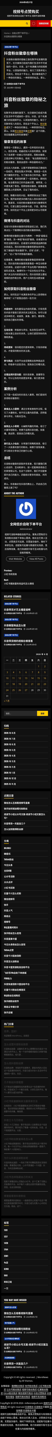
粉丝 (17, 99)
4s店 (6, 1262)
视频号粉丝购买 (29, 1389)
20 (26, 684)
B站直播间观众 (11, 927)
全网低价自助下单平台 (15, 84)
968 (5, 1275)
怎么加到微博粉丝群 (13, 829)
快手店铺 (8, 1012)
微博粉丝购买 (18, 1385)
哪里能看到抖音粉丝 (15, 1196)
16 (45, 678)
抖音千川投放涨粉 (12, 955)
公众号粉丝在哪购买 (12, 1339)
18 (13, 684)
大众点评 (8, 882)
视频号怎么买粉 (10, 1307)
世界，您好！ (11, 1031)
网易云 (7, 916)
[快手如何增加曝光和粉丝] (26, 1323)
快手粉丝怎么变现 (12, 933)
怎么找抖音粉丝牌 (13, 1063)
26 (20, 690)
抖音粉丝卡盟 (29, 1410)
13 (26, 678)
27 (26, 690)
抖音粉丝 (29, 1406)
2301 (6, 1255)
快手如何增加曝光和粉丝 (15, 808)
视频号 (7, 921)
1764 (6, 1249)
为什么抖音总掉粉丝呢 (16, 1158)
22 (38, 684)
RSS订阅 (8, 1281)
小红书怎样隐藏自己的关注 (18, 1177)
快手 (6, 904)
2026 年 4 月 (9, 755)
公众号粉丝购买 (14, 1389)
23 (45, 684)
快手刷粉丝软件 (11, 1001)
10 (7, 678)
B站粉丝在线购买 (12, 995)
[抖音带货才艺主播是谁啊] (26, 604)
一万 (6, 1288)
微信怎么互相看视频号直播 (17, 802)
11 (13, 678)
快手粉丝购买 (31, 1385)
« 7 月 (6, 700)
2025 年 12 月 (10, 778)
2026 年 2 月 (9, 766)
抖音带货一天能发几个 (14, 823)
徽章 (25, 99)
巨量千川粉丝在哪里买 (14, 989)
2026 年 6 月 (10, 744)
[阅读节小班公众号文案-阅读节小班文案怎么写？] (26, 1339)
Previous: (10, 572)
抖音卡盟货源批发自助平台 (17, 967)
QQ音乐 (7, 853)
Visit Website (15, 558)
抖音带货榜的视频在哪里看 (18, 641)
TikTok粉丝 (9, 859)
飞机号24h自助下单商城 (15, 972)
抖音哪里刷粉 (10, 1358)
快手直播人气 (10, 1323)
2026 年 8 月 (9, 732)
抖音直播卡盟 (10, 938)
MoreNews (42, 1377)
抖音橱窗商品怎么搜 (15, 625)
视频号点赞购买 (26, 11)
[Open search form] (27, 23)
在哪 (29, 131)
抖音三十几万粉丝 (13, 1120)
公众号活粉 (9, 876)
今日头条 (8, 865)
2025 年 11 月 (10, 784)
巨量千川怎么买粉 (12, 893)
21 (32, 684)
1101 (6, 1230)
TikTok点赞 (9, 950)
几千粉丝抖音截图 (13, 1082)
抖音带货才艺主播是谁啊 (17, 609)
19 (20, 684)
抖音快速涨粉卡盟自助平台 (17, 984)
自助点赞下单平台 (11, 47)
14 (32, 678)
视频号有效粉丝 (38, 1396)
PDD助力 (8, 978)
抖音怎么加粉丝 (11, 961)
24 (7, 690)
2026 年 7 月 (9, 738)
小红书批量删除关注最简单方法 (21, 1101)
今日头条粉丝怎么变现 (14, 944)
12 (20, 678)
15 (38, 678)
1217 (6, 1236)
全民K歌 (8, 870)
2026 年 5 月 (9, 750)
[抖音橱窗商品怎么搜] (26, 620)
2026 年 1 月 (9, 772)
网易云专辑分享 (11, 1006)
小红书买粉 (9, 887)
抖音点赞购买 (40, 1393)
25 (13, 690)
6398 (6, 1269)
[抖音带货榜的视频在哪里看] (26, 635)
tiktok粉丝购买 (10, 1393)
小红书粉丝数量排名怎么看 (18, 1139)
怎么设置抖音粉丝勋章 (16, 1044)
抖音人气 (8, 910)
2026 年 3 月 (9, 761)
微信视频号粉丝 (25, 1393)
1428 (6, 1243)
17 (7, 684)
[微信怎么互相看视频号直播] (26, 1307)
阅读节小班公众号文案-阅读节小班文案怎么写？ (26, 1346)
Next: (19, 581)
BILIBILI (7, 848)
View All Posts (36, 558)
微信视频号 (9, 899)
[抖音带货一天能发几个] (26, 1358)
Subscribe (44, 23)
